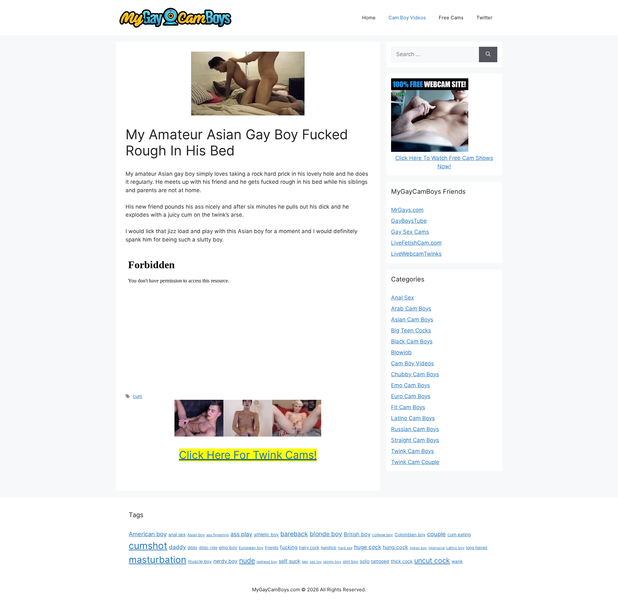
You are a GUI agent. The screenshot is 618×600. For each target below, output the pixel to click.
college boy (382, 535)
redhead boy (267, 562)
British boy (357, 534)
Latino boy (455, 548)
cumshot (148, 545)
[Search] (488, 54)
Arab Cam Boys (411, 308)
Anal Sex (402, 297)
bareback (294, 534)
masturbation (157, 559)
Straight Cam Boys (415, 440)
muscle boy (200, 561)
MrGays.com (407, 210)
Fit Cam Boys (408, 407)
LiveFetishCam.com (416, 243)
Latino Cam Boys (413, 418)
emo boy (228, 547)
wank (457, 561)
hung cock (395, 547)
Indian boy (418, 548)
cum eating (459, 534)
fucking (288, 547)
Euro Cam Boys (410, 396)
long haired (476, 547)
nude (247, 560)
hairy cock (309, 547)
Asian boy (196, 535)
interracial (436, 548)
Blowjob (401, 352)
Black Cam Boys (412, 341)
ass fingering (217, 535)
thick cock (402, 561)
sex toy (316, 562)
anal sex (177, 534)
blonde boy (326, 534)
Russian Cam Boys (415, 429)
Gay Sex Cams (410, 232)
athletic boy (266, 534)
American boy (148, 533)
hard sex (345, 548)
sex (305, 561)
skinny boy (332, 561)
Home (369, 18)
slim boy (350, 561)
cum (137, 396)
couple (436, 533)
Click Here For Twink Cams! (248, 454)
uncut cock (432, 560)
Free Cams (451, 18)
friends (271, 547)
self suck (289, 561)
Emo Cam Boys (410, 385)
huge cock (367, 547)
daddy (177, 547)
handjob (328, 547)
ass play (241, 534)
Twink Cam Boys (412, 451)
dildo (192, 547)
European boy (251, 548)
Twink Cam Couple (415, 462)
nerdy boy (225, 561)
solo (365, 561)
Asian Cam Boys (412, 319)
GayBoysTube (409, 221)
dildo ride (208, 547)
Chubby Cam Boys (415, 374)
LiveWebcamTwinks (416, 254)
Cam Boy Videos (407, 18)
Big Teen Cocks (411, 330)
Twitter (484, 18)
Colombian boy (410, 534)
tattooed (380, 561)
